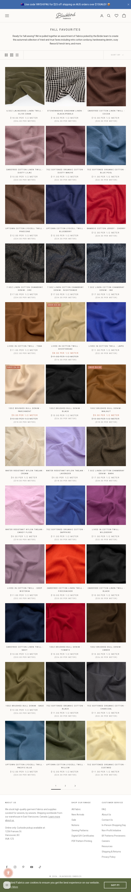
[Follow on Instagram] (15, 867)
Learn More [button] (11, 887)
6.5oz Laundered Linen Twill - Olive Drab (25, 112)
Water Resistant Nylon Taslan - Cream (24, 472)
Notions (75, 825)
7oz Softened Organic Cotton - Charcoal (106, 707)
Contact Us (107, 820)
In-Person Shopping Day (114, 825)
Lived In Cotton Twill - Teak (24, 346)
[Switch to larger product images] (6, 55)
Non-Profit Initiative (111, 830)
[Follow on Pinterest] (23, 867)
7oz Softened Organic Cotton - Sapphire (65, 530)
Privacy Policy (109, 857)
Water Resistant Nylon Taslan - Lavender (65, 472)
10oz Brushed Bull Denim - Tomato (65, 648)
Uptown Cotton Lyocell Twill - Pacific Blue (24, 766)
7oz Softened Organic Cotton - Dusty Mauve (65, 171)
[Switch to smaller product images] (11, 55)
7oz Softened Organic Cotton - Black (65, 707)
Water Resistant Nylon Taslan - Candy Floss (24, 530)
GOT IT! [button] (115, 885)
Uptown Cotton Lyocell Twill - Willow (65, 766)
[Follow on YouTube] (31, 867)
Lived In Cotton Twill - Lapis (106, 346)
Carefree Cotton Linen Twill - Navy (24, 648)
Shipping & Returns (111, 851)
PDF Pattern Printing (82, 841)
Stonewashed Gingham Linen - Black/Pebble (65, 112)
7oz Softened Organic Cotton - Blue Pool (106, 171)
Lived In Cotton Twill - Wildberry (106, 530)
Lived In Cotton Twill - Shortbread (65, 347)
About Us (106, 814)
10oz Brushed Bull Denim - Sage (25, 706)
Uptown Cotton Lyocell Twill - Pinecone (24, 229)
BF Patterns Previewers (113, 835)
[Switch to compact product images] (17, 55)
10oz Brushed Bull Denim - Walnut (106, 409)
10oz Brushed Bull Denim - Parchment (25, 409)
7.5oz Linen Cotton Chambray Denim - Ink (106, 288)
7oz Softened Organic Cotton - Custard (106, 766)
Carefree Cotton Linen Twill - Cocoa (106, 112)
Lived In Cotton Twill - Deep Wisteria (24, 589)
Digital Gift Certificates (83, 835)
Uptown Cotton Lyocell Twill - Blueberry (65, 229)
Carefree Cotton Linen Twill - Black (106, 589)
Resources (107, 846)
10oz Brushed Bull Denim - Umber (106, 648)
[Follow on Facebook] (6, 867)
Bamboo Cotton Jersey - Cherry (106, 228)
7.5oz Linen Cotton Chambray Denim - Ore (25, 288)
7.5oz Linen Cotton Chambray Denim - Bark (106, 472)
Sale (74, 820)
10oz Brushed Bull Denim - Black (65, 409)
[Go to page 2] (75, 785)
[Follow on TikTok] (40, 867)
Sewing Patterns (80, 830)
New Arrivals (78, 814)
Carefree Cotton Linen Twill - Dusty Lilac (24, 171)
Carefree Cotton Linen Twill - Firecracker (65, 589)
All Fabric (76, 809)
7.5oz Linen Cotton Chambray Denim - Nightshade (65, 288)
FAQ (104, 809)
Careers (106, 841)
